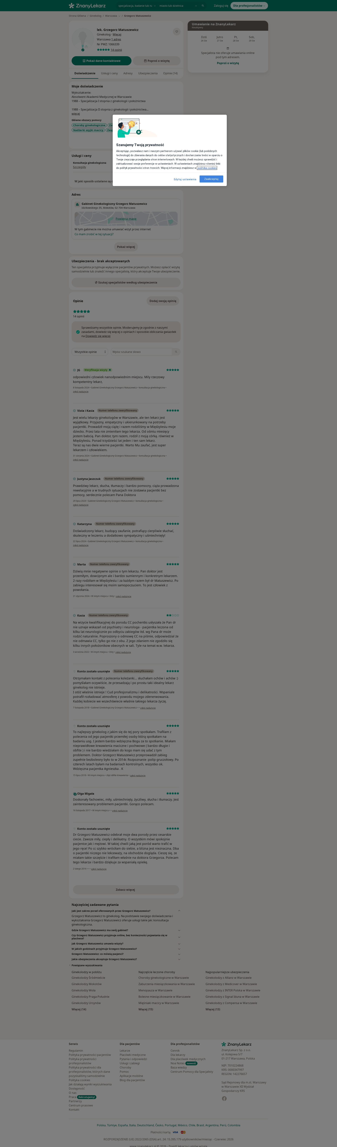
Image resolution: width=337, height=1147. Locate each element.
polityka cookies (207, 168)
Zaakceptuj (211, 179)
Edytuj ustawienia (185, 179)
